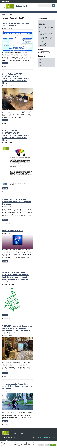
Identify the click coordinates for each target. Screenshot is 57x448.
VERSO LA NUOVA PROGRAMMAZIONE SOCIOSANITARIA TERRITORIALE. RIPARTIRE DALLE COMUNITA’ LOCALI (15, 135)
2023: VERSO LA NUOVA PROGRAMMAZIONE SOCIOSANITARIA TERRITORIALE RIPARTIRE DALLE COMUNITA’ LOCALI (15, 78)
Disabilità (26, 12)
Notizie (9, 66)
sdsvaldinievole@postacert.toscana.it (47, 438)
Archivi (39, 52)
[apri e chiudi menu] (3, 6)
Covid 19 (41, 62)
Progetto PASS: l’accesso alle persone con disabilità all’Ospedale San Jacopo (16, 201)
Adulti (41, 12)
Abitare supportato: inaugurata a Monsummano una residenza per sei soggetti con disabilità (46, 33)
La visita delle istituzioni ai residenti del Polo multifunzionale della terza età (46, 23)
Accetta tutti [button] (53, 444)
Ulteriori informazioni (21, 445)
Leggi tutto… (5, 62)
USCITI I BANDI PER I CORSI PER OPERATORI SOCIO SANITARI (45, 38)
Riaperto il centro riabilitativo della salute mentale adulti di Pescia (46, 28)
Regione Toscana (5, 1)
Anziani (22, 12)
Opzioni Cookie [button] (41, 444)
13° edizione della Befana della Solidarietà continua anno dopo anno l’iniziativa (17, 386)
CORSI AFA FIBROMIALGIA (12, 230)
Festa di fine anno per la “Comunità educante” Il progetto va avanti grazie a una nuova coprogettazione (46, 43)
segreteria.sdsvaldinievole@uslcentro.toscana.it (44, 437)
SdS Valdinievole (22, 6)
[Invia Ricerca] (53, 5)
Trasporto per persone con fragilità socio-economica (16, 24)
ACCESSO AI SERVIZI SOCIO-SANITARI (11, 12)
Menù (4, 7)
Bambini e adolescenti (34, 12)
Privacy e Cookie (51, 441)
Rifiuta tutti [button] (47, 444)
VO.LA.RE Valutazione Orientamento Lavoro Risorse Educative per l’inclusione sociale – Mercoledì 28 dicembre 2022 (17, 329)
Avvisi (40, 59)
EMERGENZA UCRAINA (48, 12)
